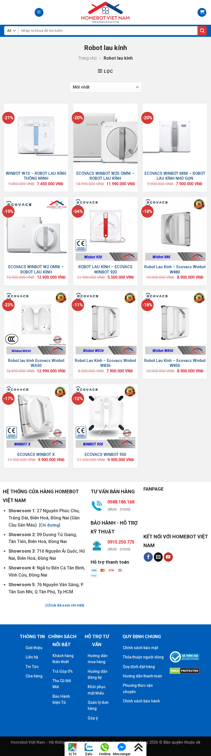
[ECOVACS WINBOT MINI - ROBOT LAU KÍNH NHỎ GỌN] (175, 136)
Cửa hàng (34, 676)
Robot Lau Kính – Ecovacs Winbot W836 (105, 363)
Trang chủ (87, 58)
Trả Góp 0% (62, 671)
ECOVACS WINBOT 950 (105, 454)
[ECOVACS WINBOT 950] (105, 416)
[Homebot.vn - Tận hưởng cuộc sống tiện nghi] (105, 12)
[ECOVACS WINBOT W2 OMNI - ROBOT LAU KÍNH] (36, 229)
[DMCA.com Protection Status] (184, 669)
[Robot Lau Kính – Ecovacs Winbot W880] (175, 229)
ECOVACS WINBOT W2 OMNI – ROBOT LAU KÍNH (36, 270)
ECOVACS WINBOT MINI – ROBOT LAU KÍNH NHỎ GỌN (175, 176)
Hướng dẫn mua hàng (97, 658)
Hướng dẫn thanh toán (142, 676)
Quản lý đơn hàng (98, 705)
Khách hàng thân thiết (63, 658)
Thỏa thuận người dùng (143, 657)
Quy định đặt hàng (139, 666)
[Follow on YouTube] (168, 557)
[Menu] (39, 12)
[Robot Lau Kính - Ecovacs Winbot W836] (105, 323)
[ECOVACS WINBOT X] (36, 416)
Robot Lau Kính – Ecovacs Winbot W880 (175, 270)
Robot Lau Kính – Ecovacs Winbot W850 (175, 363)
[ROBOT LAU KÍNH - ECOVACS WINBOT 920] (105, 229)
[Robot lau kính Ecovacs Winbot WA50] (36, 323)
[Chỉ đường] (49, 525)
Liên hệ (32, 657)
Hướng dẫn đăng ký (97, 674)
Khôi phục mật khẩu (97, 690)
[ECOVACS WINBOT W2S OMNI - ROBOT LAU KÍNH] (105, 136)
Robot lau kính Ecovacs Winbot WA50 (36, 363)
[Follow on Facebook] (148, 557)
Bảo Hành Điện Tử (61, 699)
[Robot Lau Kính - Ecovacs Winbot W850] (175, 323)
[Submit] (202, 30)
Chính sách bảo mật (140, 648)
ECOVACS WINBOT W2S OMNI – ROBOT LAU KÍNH (105, 176)
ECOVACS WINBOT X (36, 454)
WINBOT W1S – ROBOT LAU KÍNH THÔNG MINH (36, 176)
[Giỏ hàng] (202, 12)
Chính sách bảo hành (141, 701)
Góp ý (93, 718)
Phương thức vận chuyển (138, 688)
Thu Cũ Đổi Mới (61, 684)
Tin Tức (32, 666)
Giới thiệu (34, 648)
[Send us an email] (158, 557)
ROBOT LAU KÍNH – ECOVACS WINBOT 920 (105, 270)
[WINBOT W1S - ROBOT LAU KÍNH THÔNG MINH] (36, 136)
